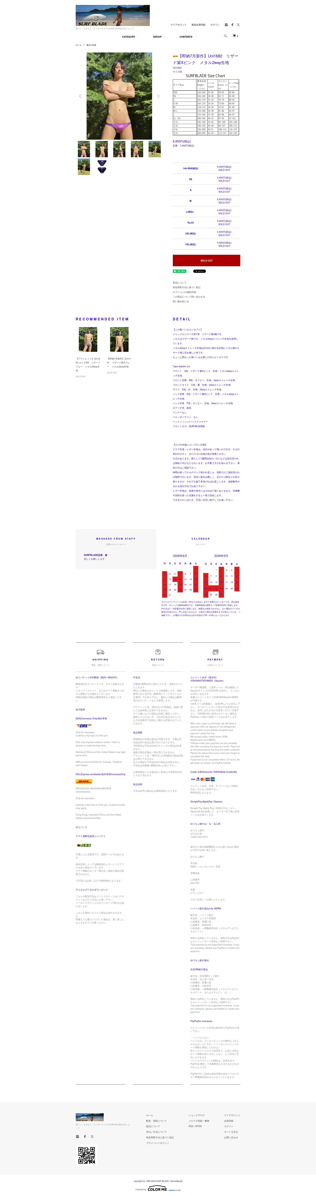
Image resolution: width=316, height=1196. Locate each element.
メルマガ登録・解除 (199, 1120)
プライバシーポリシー (157, 1143)
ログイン (215, 24)
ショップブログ (197, 1115)
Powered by (140, 1189)
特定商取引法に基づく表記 (186, 287)
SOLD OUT (207, 260)
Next (158, 96)
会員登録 (228, 1120)
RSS (191, 1126)
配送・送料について (156, 1120)
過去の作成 (91, 44)
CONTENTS (186, 36)
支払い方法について (156, 1131)
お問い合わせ (231, 1137)
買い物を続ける (181, 301)
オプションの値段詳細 (184, 292)
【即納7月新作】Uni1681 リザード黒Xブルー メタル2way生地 (119, 362)
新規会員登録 (198, 24)
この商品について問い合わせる (189, 296)
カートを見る (231, 1131)
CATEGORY (128, 36)
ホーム (79, 44)
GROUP (157, 36)
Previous (80, 96)
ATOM (198, 1126)
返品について (180, 282)
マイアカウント (179, 24)
